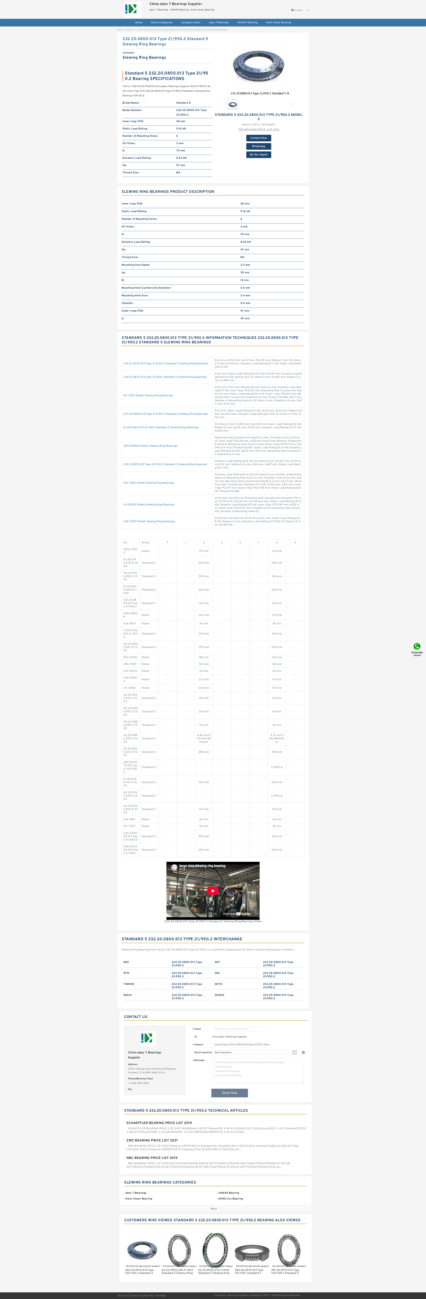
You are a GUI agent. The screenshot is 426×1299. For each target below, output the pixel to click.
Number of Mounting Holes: (140, 136)
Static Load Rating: (135, 128)
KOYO (218, 984)
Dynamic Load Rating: (136, 158)
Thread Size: (130, 172)
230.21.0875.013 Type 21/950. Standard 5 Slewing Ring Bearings (165, 377)
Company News (191, 22)
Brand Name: (130, 103)
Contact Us (136, 1295)
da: (124, 272)
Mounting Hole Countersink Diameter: (146, 288)
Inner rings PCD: (133, 121)
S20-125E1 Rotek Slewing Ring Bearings (149, 521)
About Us (122, 1295)
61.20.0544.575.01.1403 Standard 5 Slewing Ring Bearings (161, 427)
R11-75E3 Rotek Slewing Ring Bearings (148, 395)
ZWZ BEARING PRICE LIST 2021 (152, 1140)
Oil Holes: (128, 143)
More (214, 1208)
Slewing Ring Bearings (148, 29)
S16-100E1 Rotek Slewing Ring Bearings (148, 483)
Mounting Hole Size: (135, 295)
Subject (198, 1044)
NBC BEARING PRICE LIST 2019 (152, 1158)
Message (198, 1060)
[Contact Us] (417, 649)
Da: (124, 165)
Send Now (229, 1093)
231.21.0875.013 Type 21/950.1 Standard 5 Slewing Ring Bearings (165, 464)
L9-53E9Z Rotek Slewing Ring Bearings (148, 504)
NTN (126, 973)
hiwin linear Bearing (278, 22)
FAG (217, 973)
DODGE (219, 995)
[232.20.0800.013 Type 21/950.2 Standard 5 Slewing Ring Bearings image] (259, 66)
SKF (217, 962)
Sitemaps (160, 1295)
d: (123, 318)
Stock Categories (162, 22)
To (195, 1036)
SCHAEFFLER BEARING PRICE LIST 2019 (159, 1123)
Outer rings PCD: (133, 311)
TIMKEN (128, 984)
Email (196, 1029)
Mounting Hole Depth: (136, 265)
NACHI (127, 995)
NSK (126, 962)
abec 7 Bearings (219, 22)
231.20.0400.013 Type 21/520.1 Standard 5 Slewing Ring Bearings (165, 414)
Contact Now (258, 138)
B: (123, 280)
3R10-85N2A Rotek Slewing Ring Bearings (150, 446)
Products (130, 29)
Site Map (149, 1295)
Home (139, 22)
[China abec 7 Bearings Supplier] (132, 9)
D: (123, 150)
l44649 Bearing (247, 22)
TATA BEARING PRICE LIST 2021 (258, 129)
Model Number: (132, 110)
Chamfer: (128, 303)
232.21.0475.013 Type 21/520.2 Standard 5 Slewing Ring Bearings (165, 363)
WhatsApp (258, 146)
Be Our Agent (258, 154)
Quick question (203, 1052)
